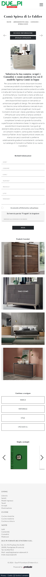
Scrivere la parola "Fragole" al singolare (23, 213)
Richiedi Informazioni (22, 33)
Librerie (4, 496)
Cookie (10, 575)
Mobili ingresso (7, 501)
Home (9, 22)
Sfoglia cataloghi (23, 38)
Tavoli (3, 503)
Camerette (5, 532)
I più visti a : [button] (23, 427)
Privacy (3, 575)
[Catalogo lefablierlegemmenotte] (16, 457)
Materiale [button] (23, 409)
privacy (35, 208)
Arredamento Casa (20, 22)
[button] (41, 457)
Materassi (5, 537)
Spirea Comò (23, 24)
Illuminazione (6, 508)
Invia (23, 228)
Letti (3, 529)
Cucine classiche (7, 516)
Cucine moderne (7, 519)
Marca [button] (23, 400)
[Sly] (5, 35)
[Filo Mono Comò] (41, 35)
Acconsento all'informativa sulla (24, 208)
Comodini (35, 22)
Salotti (3, 498)
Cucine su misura (8, 521)
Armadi (4, 506)
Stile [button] (23, 418)
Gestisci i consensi (21, 575)
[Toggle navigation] (41, 4)
